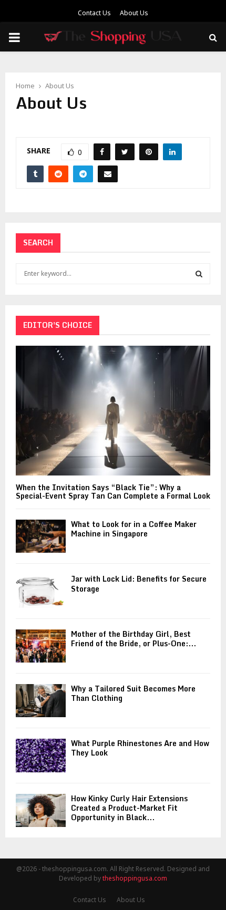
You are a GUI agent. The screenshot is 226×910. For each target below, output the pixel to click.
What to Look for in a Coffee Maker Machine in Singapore (134, 529)
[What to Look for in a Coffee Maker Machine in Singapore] (41, 536)
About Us (134, 12)
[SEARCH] (199, 273)
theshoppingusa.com (134, 878)
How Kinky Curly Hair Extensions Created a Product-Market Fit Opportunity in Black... (129, 807)
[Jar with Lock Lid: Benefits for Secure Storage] (41, 590)
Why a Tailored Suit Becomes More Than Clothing (133, 693)
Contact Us (94, 12)
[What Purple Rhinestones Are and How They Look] (41, 755)
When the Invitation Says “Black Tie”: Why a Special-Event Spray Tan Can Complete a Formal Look (113, 491)
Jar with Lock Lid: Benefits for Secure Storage (139, 583)
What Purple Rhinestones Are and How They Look (140, 748)
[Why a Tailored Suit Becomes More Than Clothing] (41, 700)
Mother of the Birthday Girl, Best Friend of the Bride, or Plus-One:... (133, 638)
